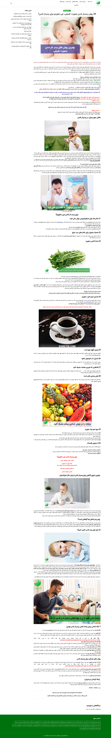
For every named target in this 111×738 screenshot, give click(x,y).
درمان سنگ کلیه (41, 722)
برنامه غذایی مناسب (25, 725)
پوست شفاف (33, 725)
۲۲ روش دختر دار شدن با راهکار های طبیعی (85, 114)
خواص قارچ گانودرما (57, 722)
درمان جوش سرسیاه (19, 722)
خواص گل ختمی (89, 728)
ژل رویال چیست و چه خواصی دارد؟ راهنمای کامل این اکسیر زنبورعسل (22, 23)
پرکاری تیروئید (70, 725)
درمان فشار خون (73, 722)
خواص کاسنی (89, 277)
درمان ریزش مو (97, 722)
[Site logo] (98, 3)
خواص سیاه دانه (16, 725)
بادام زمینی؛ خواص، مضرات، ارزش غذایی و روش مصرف (21, 19)
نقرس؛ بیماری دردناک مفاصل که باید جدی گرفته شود (21, 42)
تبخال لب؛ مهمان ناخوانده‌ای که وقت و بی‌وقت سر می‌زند (21, 38)
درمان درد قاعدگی (40, 725)
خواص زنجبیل (98, 238)
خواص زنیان (90, 725)
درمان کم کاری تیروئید (78, 725)
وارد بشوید (88, 709)
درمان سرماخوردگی (82, 722)
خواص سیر (82, 728)
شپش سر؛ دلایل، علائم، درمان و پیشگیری (22, 14)
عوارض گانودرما (49, 722)
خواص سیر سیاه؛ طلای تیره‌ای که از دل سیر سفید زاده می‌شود (22, 28)
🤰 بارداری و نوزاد (67, 10)
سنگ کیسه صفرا (27, 31)
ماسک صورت (97, 725)
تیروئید (85, 725)
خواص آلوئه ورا (97, 728)
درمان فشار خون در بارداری (60, 725)
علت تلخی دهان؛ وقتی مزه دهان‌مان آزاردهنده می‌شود (21, 34)
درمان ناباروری (28, 722)
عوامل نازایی (34, 722)
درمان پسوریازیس (49, 725)
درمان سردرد (90, 722)
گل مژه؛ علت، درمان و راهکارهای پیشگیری (22, 16)
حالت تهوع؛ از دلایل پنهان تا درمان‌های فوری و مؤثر (21, 47)
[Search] (11, 3)
